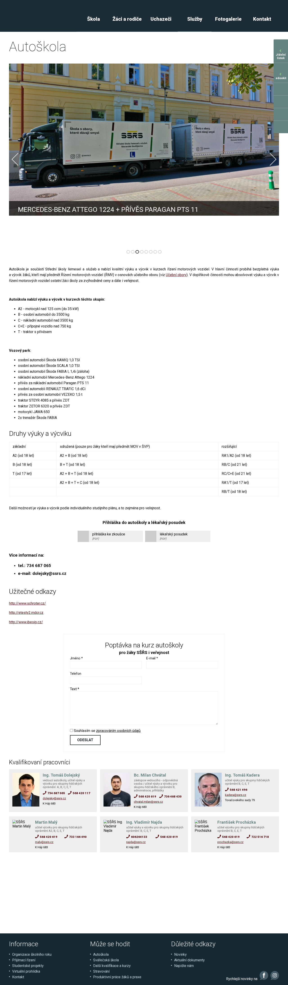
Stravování (101, 971)
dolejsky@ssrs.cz (54, 798)
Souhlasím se (107, 731)
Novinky (180, 954)
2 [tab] (133, 252)
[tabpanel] (144, 155)
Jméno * (76, 658)
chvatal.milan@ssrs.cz (148, 801)
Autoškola (101, 954)
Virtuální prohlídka (26, 971)
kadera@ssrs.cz (235, 795)
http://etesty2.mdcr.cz (26, 612)
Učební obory (176, 275)
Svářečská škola (106, 960)
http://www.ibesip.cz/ (26, 622)
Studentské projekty (28, 966)
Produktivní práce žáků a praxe (117, 977)
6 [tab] (151, 252)
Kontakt (262, 19)
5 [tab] (146, 252)
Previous (18, 159)
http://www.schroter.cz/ (27, 603)
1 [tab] (128, 252)
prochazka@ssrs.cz (230, 842)
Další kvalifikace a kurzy (112, 966)
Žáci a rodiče (127, 19)
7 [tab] (155, 252)
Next (270, 159)
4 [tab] (142, 252)
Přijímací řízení (23, 960)
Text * (74, 689)
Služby (194, 19)
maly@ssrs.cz (44, 842)
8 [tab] (160, 252)
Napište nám (184, 966)
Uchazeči (161, 19)
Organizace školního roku (32, 954)
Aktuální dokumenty (189, 960)
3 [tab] (137, 252)
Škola (93, 19)
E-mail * (152, 658)
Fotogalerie (228, 19)
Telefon (75, 674)
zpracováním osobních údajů (118, 731)
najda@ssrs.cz (136, 842)
